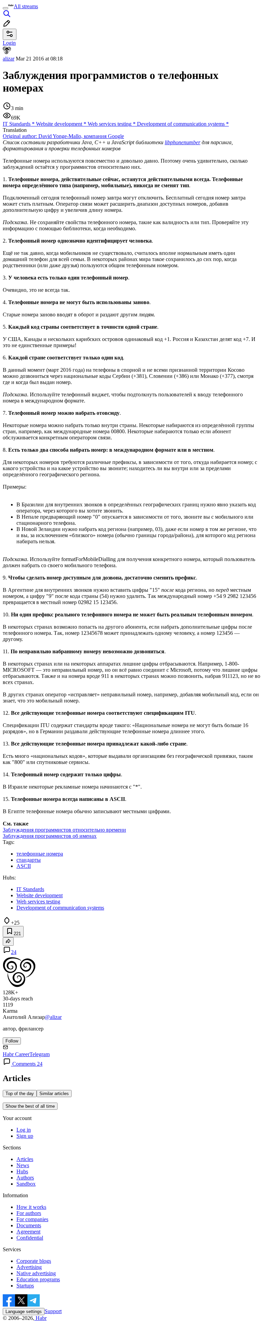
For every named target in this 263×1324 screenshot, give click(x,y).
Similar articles (54, 1093)
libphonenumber (182, 142)
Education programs (38, 1279)
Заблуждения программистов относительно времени (64, 830)
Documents (28, 1225)
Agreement (28, 1231)
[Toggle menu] (5, 8)
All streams (26, 6)
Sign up (24, 1136)
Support (53, 1311)
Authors (25, 1177)
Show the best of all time (30, 1106)
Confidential (29, 1238)
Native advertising (36, 1273)
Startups (25, 1285)
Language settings (23, 1311)
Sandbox (26, 1184)
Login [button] (9, 43)
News (22, 1165)
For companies (32, 1219)
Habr (40, 1318)
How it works (31, 1207)
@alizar (53, 1017)
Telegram (39, 1054)
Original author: (63, 136)
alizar (8, 59)
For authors (28, 1213)
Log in (23, 1130)
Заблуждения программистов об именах (50, 836)
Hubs (22, 1171)
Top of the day (19, 1093)
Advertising (29, 1267)
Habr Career (16, 1054)
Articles (24, 1159)
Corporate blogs (33, 1261)
